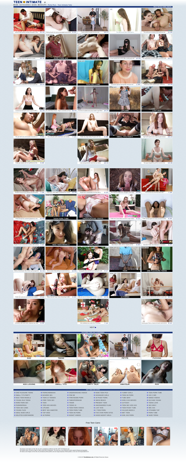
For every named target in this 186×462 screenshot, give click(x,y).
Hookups (42, 5)
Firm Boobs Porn (76, 397)
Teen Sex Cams (22, 408)
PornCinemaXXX (49, 392)
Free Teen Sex (48, 400)
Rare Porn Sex (22, 403)
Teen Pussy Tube (129, 408)
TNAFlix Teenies (49, 397)
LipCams (45, 408)
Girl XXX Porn (128, 415)
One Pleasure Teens (24, 392)
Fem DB (72, 395)
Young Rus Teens (23, 400)
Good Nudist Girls (103, 415)
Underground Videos (78, 392)
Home (16, 5)
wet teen (126, 412)
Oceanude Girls (102, 395)
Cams (34, 5)
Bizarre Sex (47, 395)
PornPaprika (21, 405)
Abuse (106, 457)
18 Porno (46, 415)
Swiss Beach (100, 400)
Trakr (71, 403)
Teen (44, 403)
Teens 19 (72, 405)
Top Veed (46, 412)
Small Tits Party (23, 395)
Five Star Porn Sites (104, 412)
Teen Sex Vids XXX (129, 405)
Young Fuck (21, 410)
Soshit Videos (75, 415)
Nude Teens (153, 415)
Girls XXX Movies (129, 400)
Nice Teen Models (23, 397)
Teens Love (153, 403)
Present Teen (101, 403)
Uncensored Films (103, 405)
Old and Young (154, 400)
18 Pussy (125, 403)
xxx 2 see (152, 395)
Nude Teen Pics (101, 392)
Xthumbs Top (153, 410)
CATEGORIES (25, 5)
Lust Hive (99, 408)
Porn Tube (152, 412)
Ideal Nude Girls (23, 412)
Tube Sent (126, 397)
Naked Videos (154, 397)
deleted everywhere (25, 415)
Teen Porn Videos (76, 408)
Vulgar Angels (128, 410)
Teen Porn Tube (75, 410)
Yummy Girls (127, 392)
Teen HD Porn (74, 412)
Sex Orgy (152, 405)
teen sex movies (49, 405)
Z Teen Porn (100, 410)
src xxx (151, 408)
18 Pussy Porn (101, 397)
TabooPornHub (75, 400)
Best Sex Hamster (50, 410)
